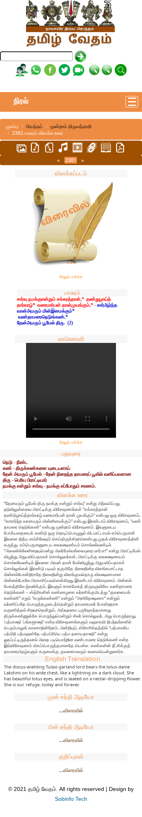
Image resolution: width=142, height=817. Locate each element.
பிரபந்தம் (34, 126)
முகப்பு (12, 126)
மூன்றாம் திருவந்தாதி (71, 126)
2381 (71, 160)
